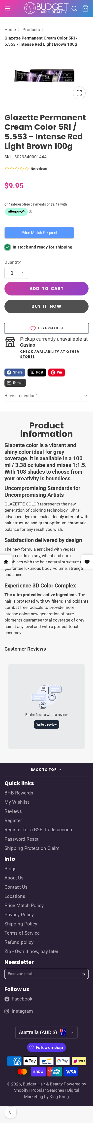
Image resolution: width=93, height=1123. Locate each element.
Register (13, 820)
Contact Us (16, 887)
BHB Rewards (18, 793)
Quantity (12, 262)
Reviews (13, 811)
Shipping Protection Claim (32, 848)
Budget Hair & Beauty (43, 1083)
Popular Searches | (48, 1090)
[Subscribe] (84, 974)
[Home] (46, 8)
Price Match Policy (24, 905)
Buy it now (46, 306)
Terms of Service (22, 933)
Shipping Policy (20, 924)
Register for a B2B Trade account (39, 829)
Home (10, 29)
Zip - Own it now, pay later (31, 951)
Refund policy (18, 942)
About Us (14, 878)
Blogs (10, 869)
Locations (14, 896)
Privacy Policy (19, 914)
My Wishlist (16, 802)
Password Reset (21, 839)
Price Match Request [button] (39, 232)
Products (31, 29)
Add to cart (47, 288)
